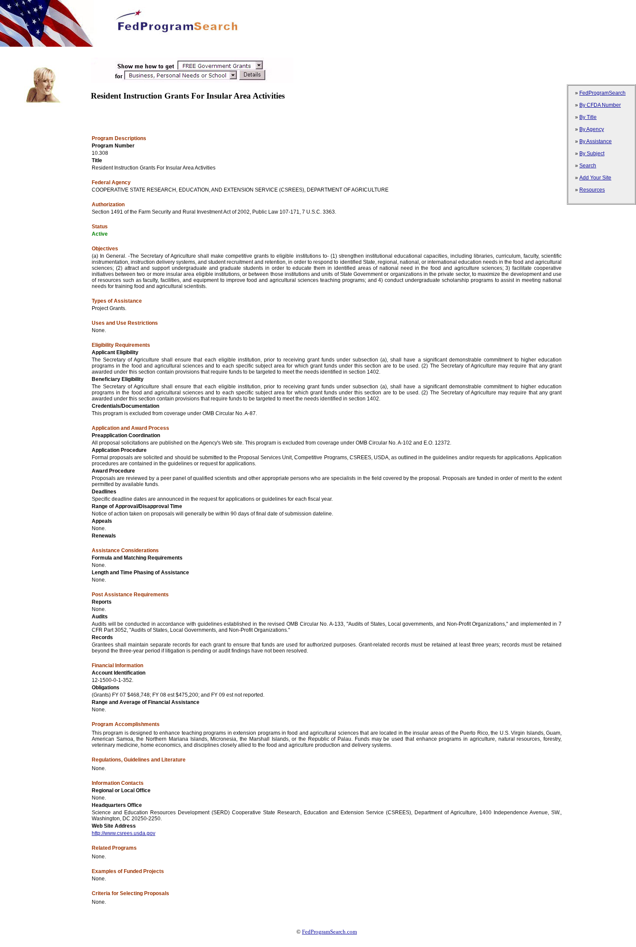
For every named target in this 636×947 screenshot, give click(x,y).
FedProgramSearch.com (329, 931)
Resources (592, 190)
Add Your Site (595, 178)
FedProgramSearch (602, 93)
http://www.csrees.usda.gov (123, 833)
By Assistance (595, 141)
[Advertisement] (157, 50)
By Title (588, 117)
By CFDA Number (600, 105)
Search (587, 166)
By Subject (591, 153)
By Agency (591, 129)
